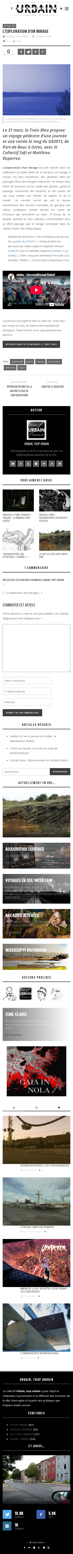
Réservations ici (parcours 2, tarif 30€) (31, 344)
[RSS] (48, 1547)
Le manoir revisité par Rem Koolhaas (39, 1353)
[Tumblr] (38, 1547)
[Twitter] (43, 1547)
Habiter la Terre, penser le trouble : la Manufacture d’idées (17, 518)
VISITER (10, 863)
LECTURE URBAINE (22, 1434)
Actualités (9, 25)
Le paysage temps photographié (37, 1227)
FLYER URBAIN (19, 1424)
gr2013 (30, 361)
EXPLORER (12, 897)
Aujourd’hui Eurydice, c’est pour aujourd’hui (44, 1165)
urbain (22, 367)
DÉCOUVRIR (13, 932)
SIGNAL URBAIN (20, 1439)
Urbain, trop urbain (17, 36)
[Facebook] (24, 1547)
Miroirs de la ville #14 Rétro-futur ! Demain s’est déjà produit (43, 1289)
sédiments (10, 367)
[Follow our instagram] (7, 1525)
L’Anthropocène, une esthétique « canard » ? (15, 555)
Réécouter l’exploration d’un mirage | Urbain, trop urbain (33, 580)
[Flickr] (29, 1547)
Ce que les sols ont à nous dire (53, 555)
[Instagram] (34, 1547)
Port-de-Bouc (54, 361)
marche (40, 361)
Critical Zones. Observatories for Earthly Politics (53, 518)
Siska (66, 260)
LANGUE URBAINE (21, 1429)
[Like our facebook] (40, 1514)
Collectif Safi (16, 251)
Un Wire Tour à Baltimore (36, 1499)
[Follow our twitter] (7, 1514)
